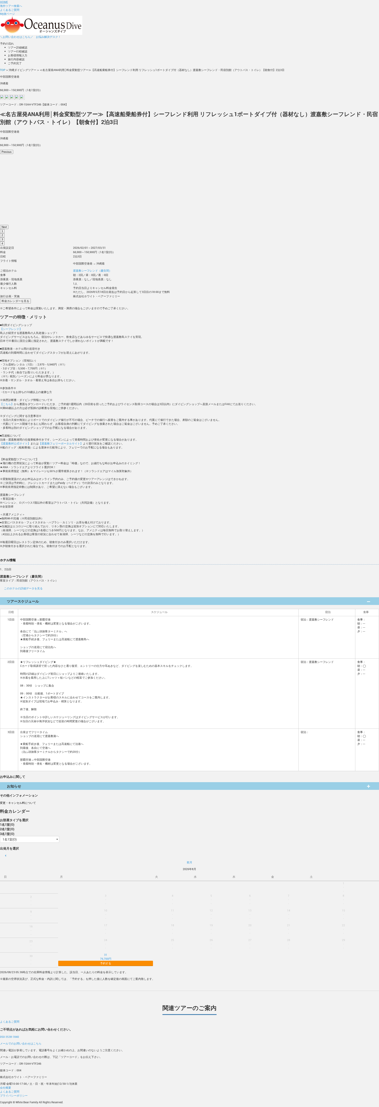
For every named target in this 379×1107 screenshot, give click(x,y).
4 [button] (2, 243)
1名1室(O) (7, 824)
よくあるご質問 (9, 10)
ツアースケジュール (23, 601)
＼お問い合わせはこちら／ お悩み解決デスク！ (30, 37)
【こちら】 (7, 404)
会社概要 (5, 1087)
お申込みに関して (12, 776)
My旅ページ (7, 14)
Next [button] (4, 227)
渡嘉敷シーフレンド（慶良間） (92, 270)
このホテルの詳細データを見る (23, 588)
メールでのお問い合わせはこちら (20, 1043)
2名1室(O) (7, 829)
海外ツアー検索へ (11, 6)
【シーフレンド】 (11, 329)
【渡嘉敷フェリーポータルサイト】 (61, 443)
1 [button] (2, 231)
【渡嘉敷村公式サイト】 (15, 443)
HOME (4, 2)
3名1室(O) (7, 834)
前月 (189, 862)
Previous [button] (7, 151)
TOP (2, 70)
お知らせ (14, 786)
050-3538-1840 (9, 1037)
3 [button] (2, 239)
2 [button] (2, 235)
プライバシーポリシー (14, 1095)
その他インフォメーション (19, 795)
